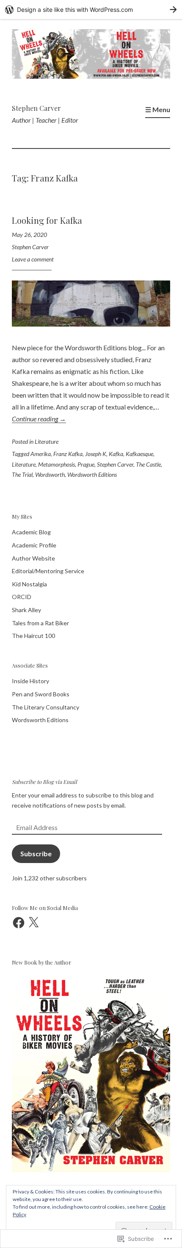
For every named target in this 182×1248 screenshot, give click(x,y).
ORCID (21, 596)
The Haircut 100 (33, 635)
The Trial (22, 474)
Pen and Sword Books (40, 694)
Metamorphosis (56, 464)
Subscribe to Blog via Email (44, 781)
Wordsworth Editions (92, 474)
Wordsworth (50, 474)
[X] (33, 922)
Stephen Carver (36, 108)
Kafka (116, 453)
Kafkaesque (139, 453)
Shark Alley (26, 609)
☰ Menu (157, 109)
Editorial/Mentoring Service (48, 571)
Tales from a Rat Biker (40, 623)
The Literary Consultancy (45, 707)
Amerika (40, 453)
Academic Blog (31, 532)
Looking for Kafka (47, 220)
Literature (46, 441)
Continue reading (39, 419)
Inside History (30, 680)
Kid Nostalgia (29, 584)
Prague (85, 464)
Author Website (33, 558)
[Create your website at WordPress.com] (91, 9)
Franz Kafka (68, 453)
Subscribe (36, 853)
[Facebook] (18, 922)
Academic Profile (34, 545)
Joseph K (95, 453)
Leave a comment (33, 259)
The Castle (148, 464)
